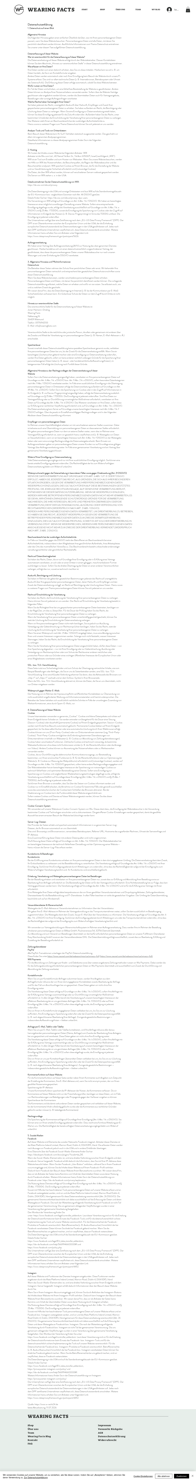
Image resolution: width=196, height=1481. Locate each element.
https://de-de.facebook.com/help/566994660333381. (53, 1372)
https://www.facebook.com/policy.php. (45, 1247)
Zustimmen (181, 1476)
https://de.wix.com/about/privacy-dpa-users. (68, 197)
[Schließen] (192, 1476)
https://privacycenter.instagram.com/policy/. (47, 1378)
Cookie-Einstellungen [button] (143, 1476)
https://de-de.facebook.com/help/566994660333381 (52, 1244)
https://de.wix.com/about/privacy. (43, 185)
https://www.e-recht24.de (46, 1404)
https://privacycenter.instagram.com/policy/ (47, 1369)
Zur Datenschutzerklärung (36, 1477)
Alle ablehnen (164, 1476)
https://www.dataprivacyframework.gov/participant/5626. (53, 236)
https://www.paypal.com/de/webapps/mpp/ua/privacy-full (73, 956)
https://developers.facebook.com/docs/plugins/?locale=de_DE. (56, 1154)
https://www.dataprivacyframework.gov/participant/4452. (53, 1266)
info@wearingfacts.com (45, 325)
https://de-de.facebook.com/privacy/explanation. (64, 1180)
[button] (188, 9)
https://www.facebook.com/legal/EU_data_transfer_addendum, (56, 1241)
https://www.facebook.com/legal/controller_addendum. (57, 1215)
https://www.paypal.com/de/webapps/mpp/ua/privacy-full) (126, 956)
